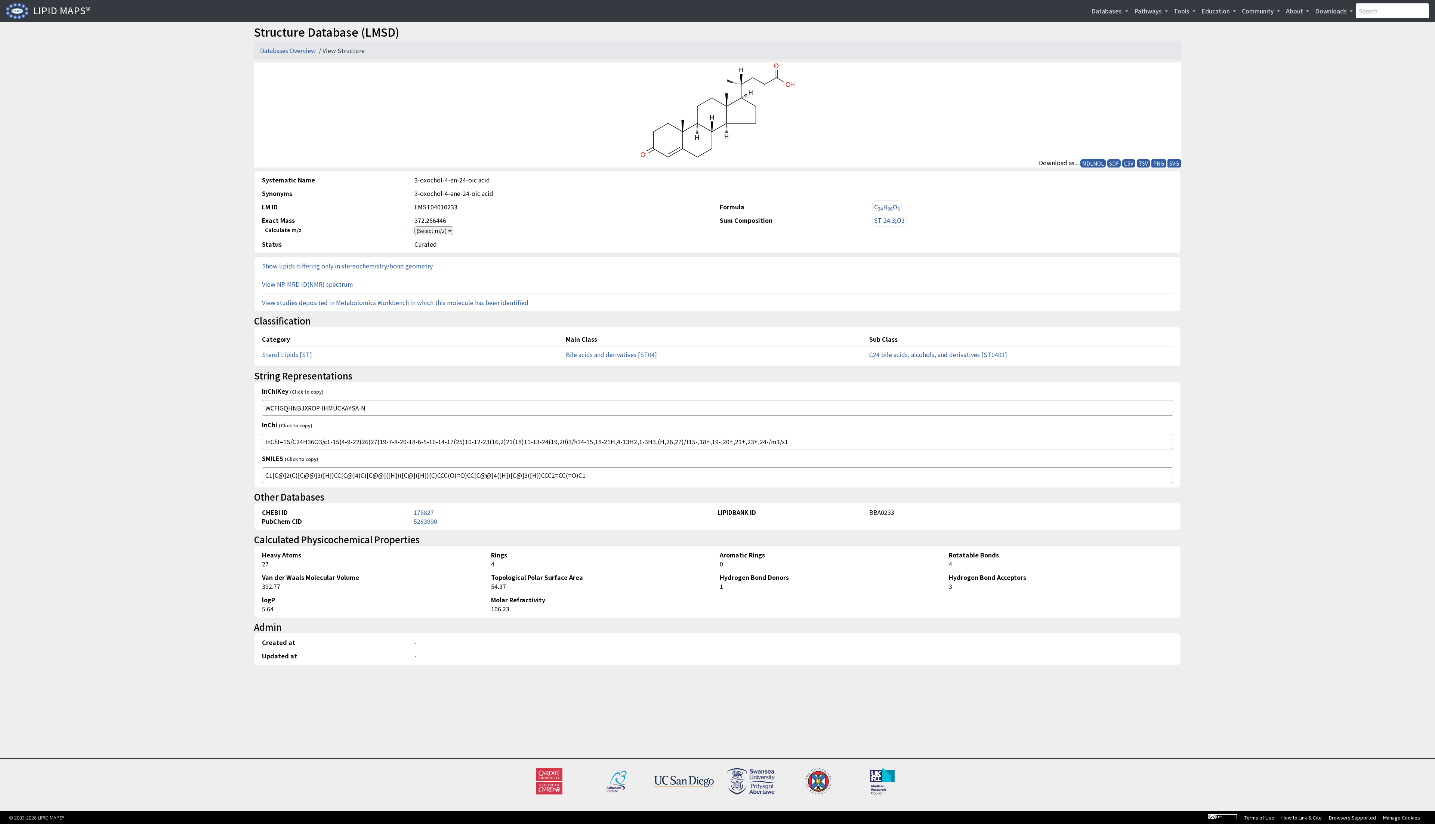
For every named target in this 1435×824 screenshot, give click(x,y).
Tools (1182, 10)
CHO (887, 207)
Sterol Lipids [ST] (287, 354)
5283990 (425, 521)
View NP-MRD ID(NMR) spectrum (307, 284)
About (1295, 10)
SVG (1174, 163)
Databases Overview (288, 50)
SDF (1114, 163)
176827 (424, 512)
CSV (1128, 163)
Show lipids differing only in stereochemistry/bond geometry (347, 265)
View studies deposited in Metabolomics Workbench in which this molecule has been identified (395, 302)
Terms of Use (1259, 817)
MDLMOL (1093, 163)
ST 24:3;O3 (889, 220)
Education (1216, 10)
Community (1258, 10)
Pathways (1148, 10)
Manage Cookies (1401, 817)
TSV (1143, 163)
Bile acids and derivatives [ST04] (611, 354)
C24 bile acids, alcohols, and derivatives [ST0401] (938, 354)
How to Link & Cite (1301, 817)
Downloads (1331, 10)
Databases (1107, 10)
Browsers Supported (1352, 817)
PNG (1158, 163)
